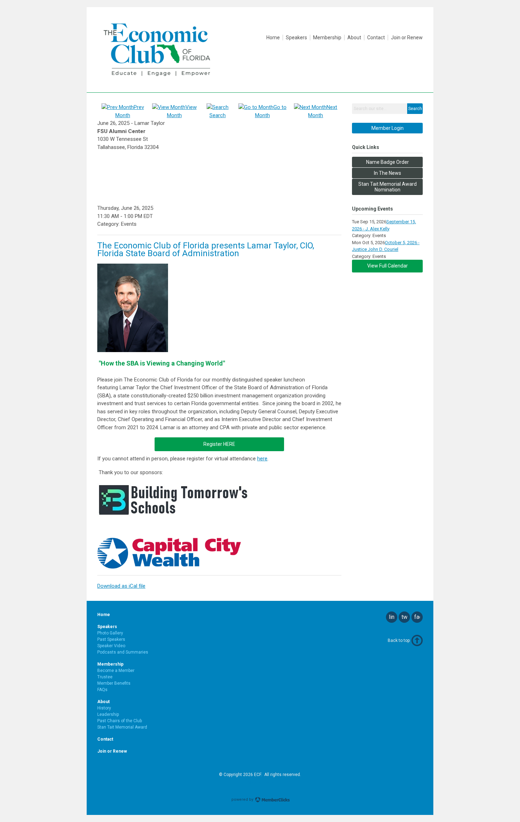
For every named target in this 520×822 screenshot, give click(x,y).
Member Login (387, 128)
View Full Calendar (387, 266)
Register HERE (219, 444)
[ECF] (156, 80)
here (262, 458)
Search (415, 108)
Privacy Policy (260, 782)
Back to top (399, 640)
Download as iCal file (121, 586)
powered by (242, 799)
